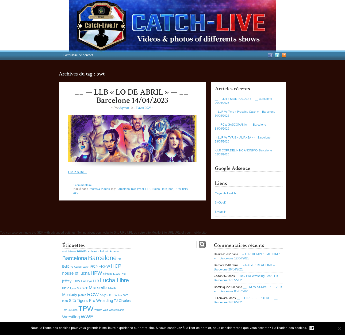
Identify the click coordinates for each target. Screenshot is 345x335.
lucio (65, 288)
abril (64, 251)
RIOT (110, 295)
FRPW (104, 266)
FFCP (94, 266)
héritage (107, 273)
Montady (69, 295)
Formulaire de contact (78, 55)
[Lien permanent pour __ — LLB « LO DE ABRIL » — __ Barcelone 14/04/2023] (132, 96)
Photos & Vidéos (99, 189)
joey (76, 280)
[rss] (283, 56)
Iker (123, 273)
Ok (312, 328)
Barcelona (123, 189)
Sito (72, 300)
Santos (118, 295)
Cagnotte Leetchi (226, 193)
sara (75, 192)
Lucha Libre (159, 189)
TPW (85, 308)
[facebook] (270, 56)
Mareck (82, 288)
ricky (185, 189)
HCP (116, 266)
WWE (87, 316)
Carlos (78, 266)
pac (171, 189)
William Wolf (101, 309)
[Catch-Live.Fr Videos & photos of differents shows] (172, 26)
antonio (93, 251)
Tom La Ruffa (69, 309)
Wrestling (71, 317)
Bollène (67, 266)
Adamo (72, 251)
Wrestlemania (116, 309)
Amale (82, 251)
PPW (178, 189)
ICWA (116, 273)
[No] (339, 328)
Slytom (124, 108)
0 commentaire (82, 185)
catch (86, 266)
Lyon (73, 288)
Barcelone (102, 258)
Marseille (98, 287)
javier (140, 189)
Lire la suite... (77, 172)
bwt (133, 189)
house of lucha (76, 273)
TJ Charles (122, 301)
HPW (96, 273)
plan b (82, 295)
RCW (93, 294)
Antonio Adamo (109, 251)
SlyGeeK (220, 202)
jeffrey (67, 281)
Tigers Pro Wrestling (95, 300)
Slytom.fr (220, 211)
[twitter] (277, 56)
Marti (112, 288)
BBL (120, 259)
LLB (147, 189)
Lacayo (86, 281)
